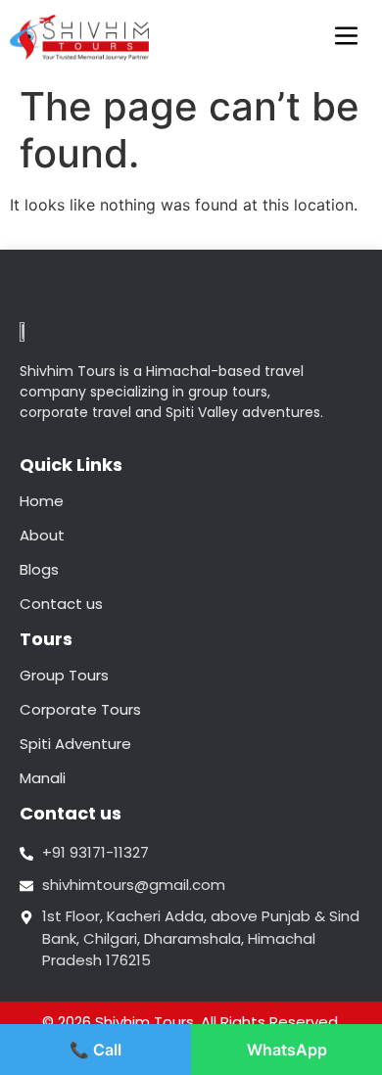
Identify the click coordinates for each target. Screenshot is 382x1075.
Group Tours (64, 675)
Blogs (39, 569)
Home (42, 501)
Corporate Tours (80, 709)
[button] (346, 38)
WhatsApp (287, 1049)
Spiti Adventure (75, 743)
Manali (43, 778)
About (42, 535)
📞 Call (95, 1049)
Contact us (61, 603)
